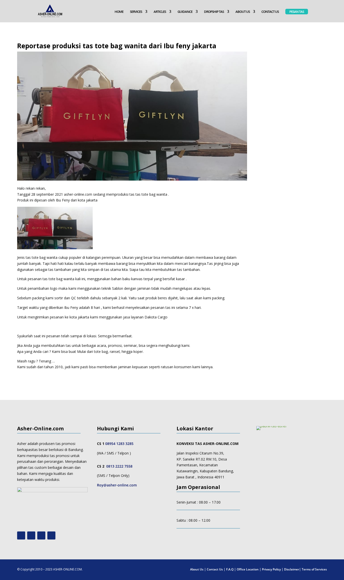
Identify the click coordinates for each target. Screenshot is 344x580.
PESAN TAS (296, 11)
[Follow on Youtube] (21, 535)
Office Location (248, 569)
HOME (119, 12)
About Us (196, 569)
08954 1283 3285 (119, 443)
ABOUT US (242, 12)
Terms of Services (314, 569)
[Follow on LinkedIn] (51, 535)
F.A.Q (229, 569)
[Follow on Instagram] (31, 535)
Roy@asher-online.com (117, 485)
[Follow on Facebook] (41, 535)
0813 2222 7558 (119, 466)
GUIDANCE (185, 12)
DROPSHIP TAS (214, 12)
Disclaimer (291, 569)
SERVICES (136, 12)
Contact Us (215, 569)
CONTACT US (270, 12)
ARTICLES (160, 12)
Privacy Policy (271, 569)
